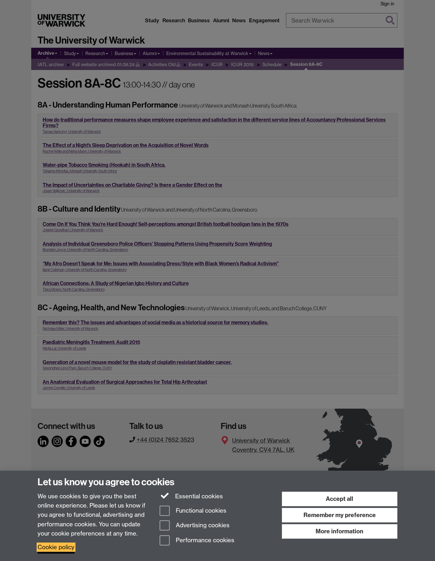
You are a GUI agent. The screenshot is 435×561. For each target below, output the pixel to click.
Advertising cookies (202, 525)
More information (339, 531)
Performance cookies (204, 540)
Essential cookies (198, 496)
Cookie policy (56, 547)
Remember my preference (339, 515)
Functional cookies (200, 510)
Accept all (339, 498)
